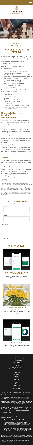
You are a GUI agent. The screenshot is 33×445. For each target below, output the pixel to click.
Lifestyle (16, 384)
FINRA (5, 435)
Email (5, 215)
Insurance (16, 379)
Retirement (16, 374)
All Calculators (16, 388)
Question (5, 224)
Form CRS (6, 389)
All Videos (16, 387)
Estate (16, 377)
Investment (16, 376)
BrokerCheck (27, 392)
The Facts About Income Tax (16, 307)
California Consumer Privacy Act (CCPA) (10, 408)
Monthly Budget (16, 343)
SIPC (8, 435)
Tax (16, 381)
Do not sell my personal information (22, 410)
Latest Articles (16, 385)
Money (16, 382)
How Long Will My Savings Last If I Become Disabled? (16, 273)
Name (5, 206)
